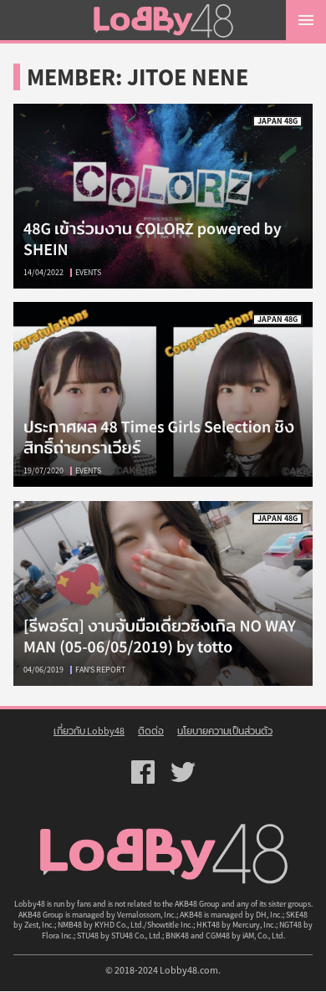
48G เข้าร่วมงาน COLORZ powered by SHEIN (163, 196)
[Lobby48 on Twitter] (183, 772)
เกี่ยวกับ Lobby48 (89, 730)
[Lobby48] (163, 20)
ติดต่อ (151, 730)
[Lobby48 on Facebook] (143, 772)
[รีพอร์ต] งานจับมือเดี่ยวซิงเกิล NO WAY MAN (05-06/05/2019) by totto (159, 636)
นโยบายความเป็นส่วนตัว (225, 730)
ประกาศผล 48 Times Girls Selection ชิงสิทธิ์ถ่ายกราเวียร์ (163, 394)
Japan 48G (277, 120)
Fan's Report (100, 670)
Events (88, 272)
